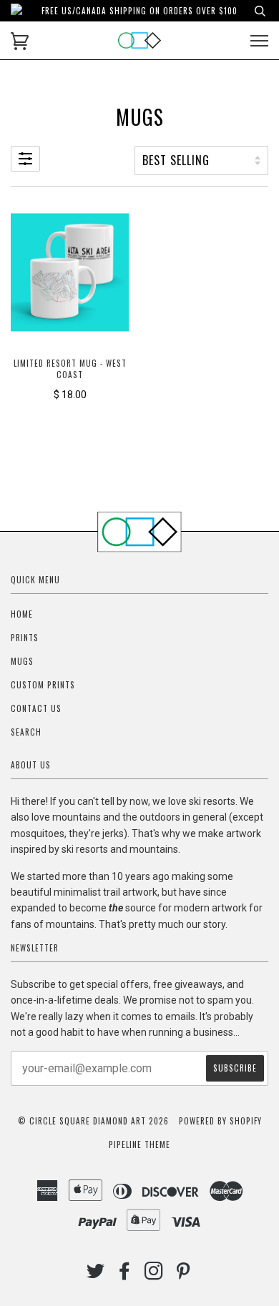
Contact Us (36, 708)
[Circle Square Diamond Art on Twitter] (96, 1274)
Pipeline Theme (139, 1144)
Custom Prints (43, 685)
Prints (25, 637)
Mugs (22, 661)
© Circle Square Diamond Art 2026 (93, 1121)
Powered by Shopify (220, 1121)
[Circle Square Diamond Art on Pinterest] (183, 1274)
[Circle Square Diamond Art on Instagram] (154, 1274)
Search (26, 732)
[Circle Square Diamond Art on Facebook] (124, 1274)
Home (22, 614)
